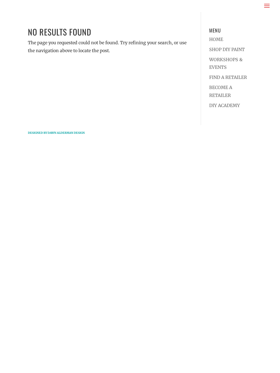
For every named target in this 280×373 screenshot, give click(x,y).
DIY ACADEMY (224, 105)
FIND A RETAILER (228, 77)
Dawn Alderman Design (66, 133)
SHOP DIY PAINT (227, 49)
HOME (216, 39)
